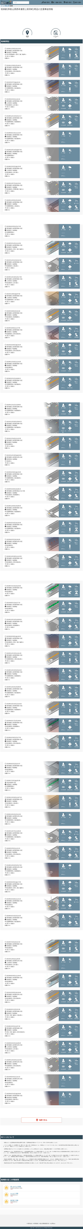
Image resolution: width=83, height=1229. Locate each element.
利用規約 (36, 1223)
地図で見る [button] (43, 1120)
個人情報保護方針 (44, 1223)
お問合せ (53, 1223)
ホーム (2, 5)
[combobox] (21, 2)
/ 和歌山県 (6, 5)
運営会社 (30, 1223)
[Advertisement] (41, 15)
